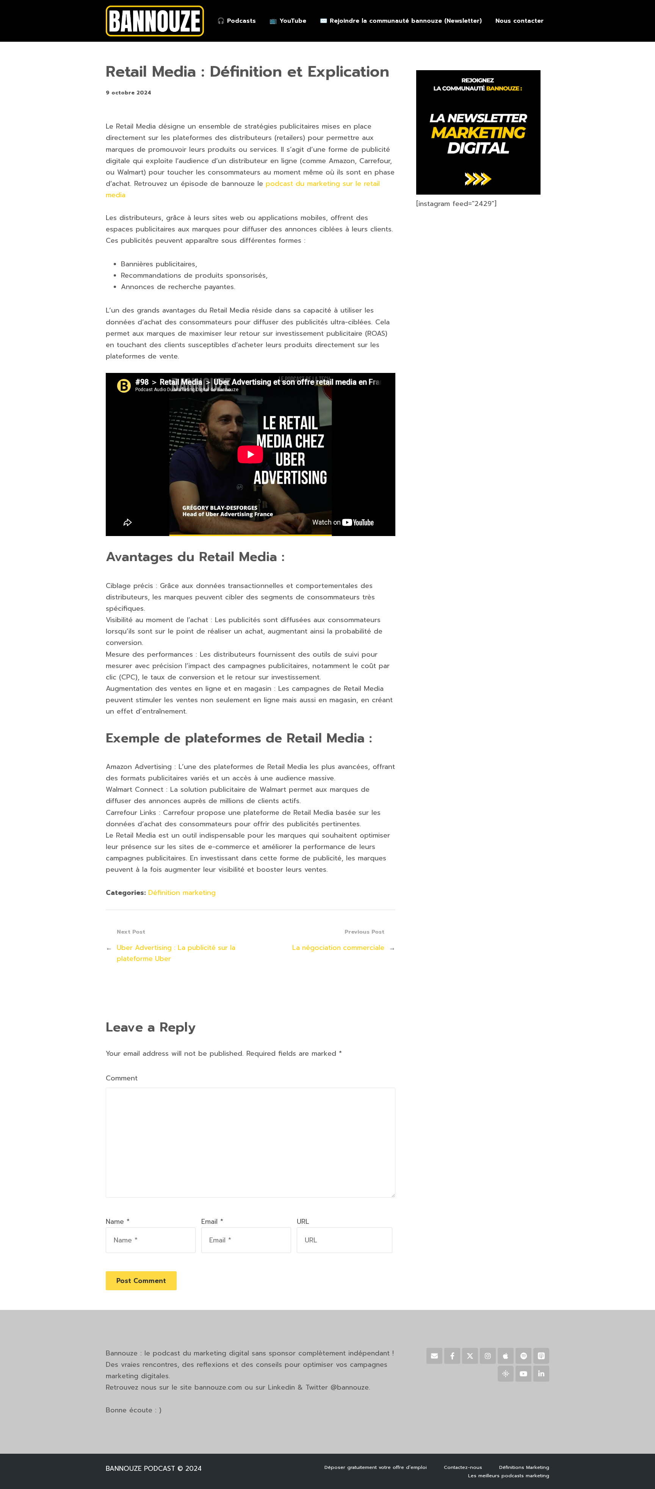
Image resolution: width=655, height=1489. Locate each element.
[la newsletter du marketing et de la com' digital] (478, 192)
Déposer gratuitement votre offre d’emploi (375, 1467)
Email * (212, 1221)
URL (303, 1221)
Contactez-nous (463, 1467)
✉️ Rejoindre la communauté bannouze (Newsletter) (401, 20)
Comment (122, 1078)
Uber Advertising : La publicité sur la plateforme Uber (176, 953)
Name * (118, 1221)
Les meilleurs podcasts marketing (508, 1475)
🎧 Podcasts (236, 20)
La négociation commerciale (338, 948)
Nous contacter (519, 20)
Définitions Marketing (524, 1467)
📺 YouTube (288, 20)
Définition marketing (182, 893)
